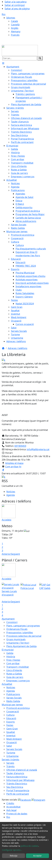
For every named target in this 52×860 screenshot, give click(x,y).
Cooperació (12, 711)
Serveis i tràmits (10, 759)
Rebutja (13, 855)
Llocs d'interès (14, 670)
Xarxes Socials (14, 697)
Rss (3, 14)
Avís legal (11, 810)
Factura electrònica (16, 776)
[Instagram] (38, 799)
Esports (10, 721)
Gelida (9, 653)
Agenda (10, 495)
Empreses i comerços (18, 680)
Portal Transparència (17, 790)
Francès (15, 34)
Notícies (10, 491)
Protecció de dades (16, 813)
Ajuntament (8, 618)
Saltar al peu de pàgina (17, 8)
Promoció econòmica (18, 708)
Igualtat (10, 732)
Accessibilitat (13, 806)
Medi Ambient (14, 739)
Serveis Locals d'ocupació (9, 593)
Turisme (10, 752)
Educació (11, 718)
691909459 (20, 446)
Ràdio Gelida (13, 701)
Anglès (14, 28)
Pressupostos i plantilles (19, 632)
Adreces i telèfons (17, 348)
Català (14, 21)
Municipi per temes (12, 704)
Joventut (10, 735)
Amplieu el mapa (14, 463)
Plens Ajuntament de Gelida (21, 646)
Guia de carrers (14, 677)
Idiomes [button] (10, 17)
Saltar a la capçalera (15, 1)
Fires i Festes (13, 660)
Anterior (6, 554)
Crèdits (10, 803)
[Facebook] (24, 799)
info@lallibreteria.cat (38, 449)
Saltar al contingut (15, 5)
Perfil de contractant (17, 793)
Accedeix (6, 519)
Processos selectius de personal (23, 636)
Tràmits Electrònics (16, 783)
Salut (9, 745)
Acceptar (37, 855)
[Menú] (3, 63)
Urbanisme (12, 756)
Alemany (15, 31)
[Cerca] (40, 58)
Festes (9, 725)
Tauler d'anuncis (15, 773)
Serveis (10, 763)
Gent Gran (12, 728)
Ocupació (11, 742)
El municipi (8, 649)
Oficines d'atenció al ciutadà (21, 769)
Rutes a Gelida (14, 673)
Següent (15, 554)
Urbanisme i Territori (17, 642)
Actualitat (7, 684)
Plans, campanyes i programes (23, 625)
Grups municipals (16, 639)
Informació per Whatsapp (20, 780)
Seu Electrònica (14, 787)
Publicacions (13, 694)
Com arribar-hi (13, 466)
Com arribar (13, 663)
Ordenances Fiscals (16, 629)
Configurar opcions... (12, 850)
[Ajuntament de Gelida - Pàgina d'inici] (20, 50)
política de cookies (29, 846)
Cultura (10, 714)
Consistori (11, 622)
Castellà (15, 24)
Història (10, 656)
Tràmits (10, 766)
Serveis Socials (14, 749)
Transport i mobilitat (17, 666)
